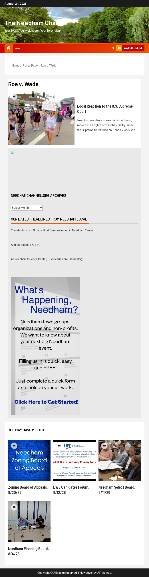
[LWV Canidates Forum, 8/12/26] (74, 460)
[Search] (113, 48)
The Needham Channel (36, 22)
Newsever (86, 572)
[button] (17, 48)
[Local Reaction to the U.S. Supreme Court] (41, 118)
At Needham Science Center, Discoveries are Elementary (47, 245)
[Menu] (17, 48)
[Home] (9, 48)
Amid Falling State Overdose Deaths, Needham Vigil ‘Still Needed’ (52, 259)
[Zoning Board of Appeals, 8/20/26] (29, 460)
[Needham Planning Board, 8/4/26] (29, 521)
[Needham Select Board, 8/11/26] (119, 460)
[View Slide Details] (74, 169)
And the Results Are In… (26, 230)
